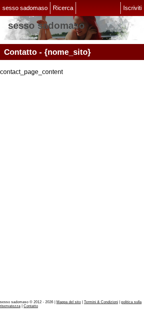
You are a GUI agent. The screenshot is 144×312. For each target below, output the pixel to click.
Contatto (31, 306)
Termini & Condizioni (101, 302)
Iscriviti (132, 8)
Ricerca (63, 8)
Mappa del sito (68, 302)
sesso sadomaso (25, 8)
